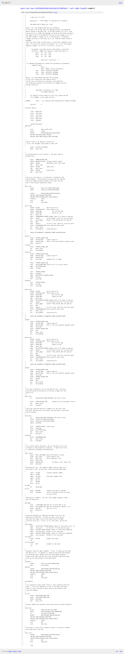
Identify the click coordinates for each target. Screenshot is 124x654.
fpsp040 (83, 8)
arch (72, 8)
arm (27, 8)
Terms (19, 651)
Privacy (15, 651)
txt (117, 651)
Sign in (120, 2)
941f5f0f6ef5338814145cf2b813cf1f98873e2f (51, 8)
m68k (77, 8)
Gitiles (10, 651)
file (55, 12)
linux (32, 8)
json (121, 651)
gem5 (23, 8)
